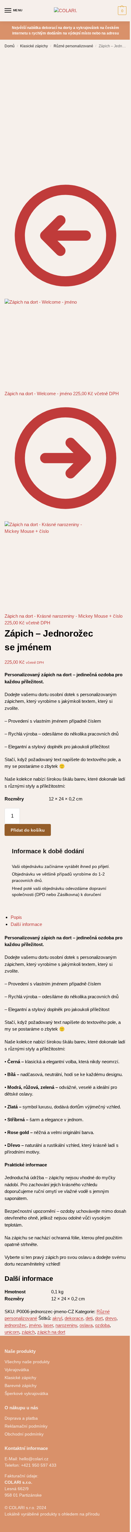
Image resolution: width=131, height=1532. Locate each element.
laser (48, 1325)
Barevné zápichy (21, 1385)
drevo (110, 1318)
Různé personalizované (73, 46)
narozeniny (66, 1325)
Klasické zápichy (34, 46)
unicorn (12, 1332)
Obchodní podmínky (24, 1434)
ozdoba (102, 1325)
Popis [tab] (16, 917)
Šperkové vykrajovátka (26, 1393)
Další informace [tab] (26, 924)
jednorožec (16, 1325)
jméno (35, 1325)
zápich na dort (51, 1332)
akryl (57, 1318)
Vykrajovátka (17, 1369)
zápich (28, 1332)
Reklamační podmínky (26, 1426)
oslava (86, 1325)
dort (99, 1318)
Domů (10, 46)
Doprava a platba (21, 1418)
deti (89, 1318)
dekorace (74, 1318)
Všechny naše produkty (27, 1361)
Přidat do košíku (28, 830)
